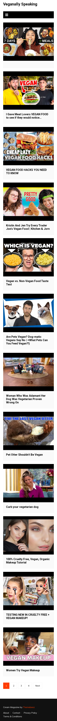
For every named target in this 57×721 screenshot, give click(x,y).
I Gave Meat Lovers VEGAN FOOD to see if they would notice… (27, 116)
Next (37, 685)
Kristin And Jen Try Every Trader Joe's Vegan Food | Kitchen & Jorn (28, 227)
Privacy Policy (30, 713)
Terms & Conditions (12, 716)
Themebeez (29, 707)
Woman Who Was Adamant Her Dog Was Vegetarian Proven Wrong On (26, 399)
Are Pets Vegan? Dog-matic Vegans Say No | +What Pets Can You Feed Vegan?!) (27, 340)
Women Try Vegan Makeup (23, 670)
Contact (16, 713)
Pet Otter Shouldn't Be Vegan (24, 454)
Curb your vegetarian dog (22, 507)
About (6, 713)
